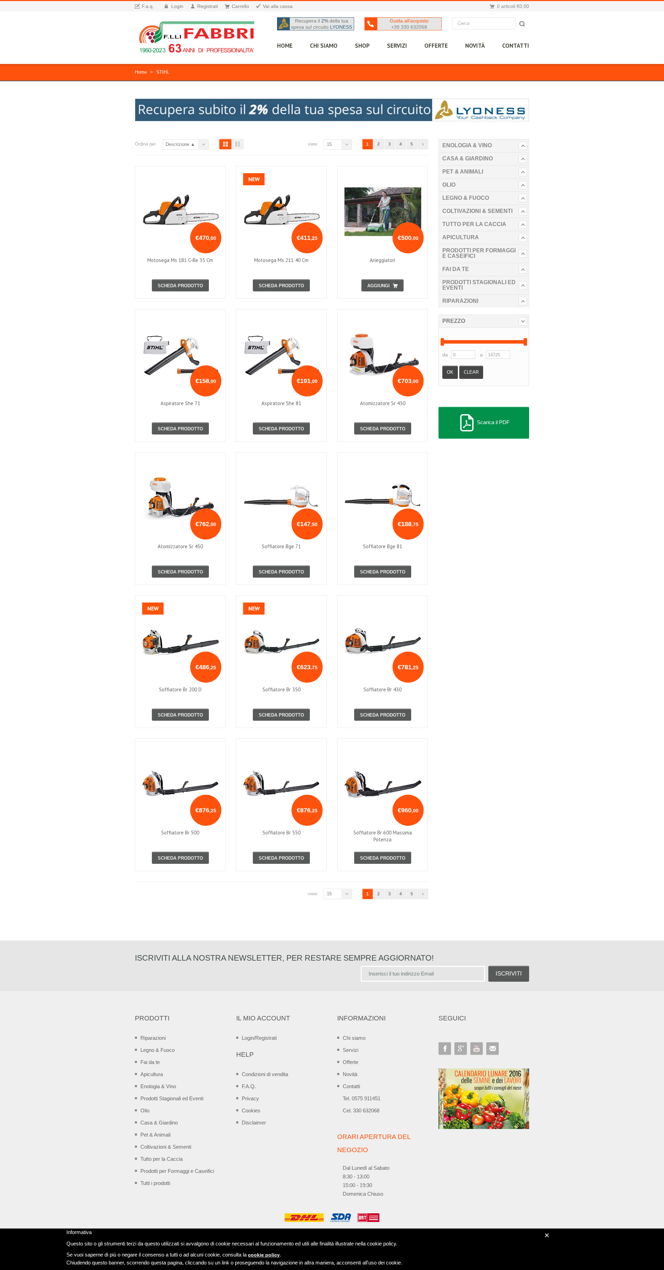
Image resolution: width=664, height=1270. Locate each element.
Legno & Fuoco (465, 198)
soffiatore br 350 (281, 689)
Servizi (350, 1050)
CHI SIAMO (324, 45)
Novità (475, 45)
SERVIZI (397, 45)
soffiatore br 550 (281, 832)
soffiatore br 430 (382, 689)
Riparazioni (460, 301)
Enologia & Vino (467, 145)
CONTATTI (515, 45)
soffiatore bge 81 (382, 546)
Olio (448, 185)
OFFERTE (436, 45)
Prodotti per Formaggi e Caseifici (479, 253)
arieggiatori (382, 260)
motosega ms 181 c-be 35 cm (180, 260)
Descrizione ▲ (180, 144)
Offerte (350, 1062)
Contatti (351, 1086)
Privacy (250, 1098)
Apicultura (460, 237)
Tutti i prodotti (155, 1183)
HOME (285, 45)
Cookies (251, 1110)
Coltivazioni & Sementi (477, 211)
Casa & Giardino (467, 158)
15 (329, 144)
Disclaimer (254, 1123)
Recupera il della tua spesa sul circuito (321, 24)
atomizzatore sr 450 (180, 546)
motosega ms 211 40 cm (281, 260)
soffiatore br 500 (180, 832)
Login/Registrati (259, 1038)
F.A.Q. (249, 1086)
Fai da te (455, 269)
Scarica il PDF (492, 422)
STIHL (162, 72)
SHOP (362, 45)
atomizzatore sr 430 (382, 403)
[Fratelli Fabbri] (197, 38)
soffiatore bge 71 (281, 546)
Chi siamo (354, 1038)
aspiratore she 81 (281, 403)
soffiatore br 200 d (180, 689)
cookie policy (264, 1255)
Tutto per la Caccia (474, 224)
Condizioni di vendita (265, 1074)
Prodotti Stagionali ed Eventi (479, 285)
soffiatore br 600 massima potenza (382, 836)
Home (141, 72)
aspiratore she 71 (180, 403)
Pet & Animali (462, 172)
